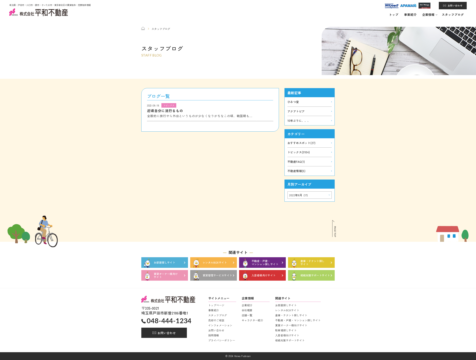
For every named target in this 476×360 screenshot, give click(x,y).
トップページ (216, 305)
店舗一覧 (247, 315)
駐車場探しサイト (286, 330)
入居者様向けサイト (287, 335)
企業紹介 (247, 305)
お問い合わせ (455, 5)
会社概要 (247, 310)
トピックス (298, 152)
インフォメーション (220, 325)
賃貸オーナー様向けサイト (291, 325)
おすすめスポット (301, 143)
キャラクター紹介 (252, 320)
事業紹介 (410, 14)
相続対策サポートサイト (290, 340)
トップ (393, 14)
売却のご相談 (216, 320)
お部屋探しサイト (286, 305)
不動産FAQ (296, 162)
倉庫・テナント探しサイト (291, 315)
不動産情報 (296, 171)
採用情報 (213, 335)
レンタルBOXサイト (287, 310)
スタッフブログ (453, 14)
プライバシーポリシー (221, 340)
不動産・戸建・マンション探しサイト (298, 320)
